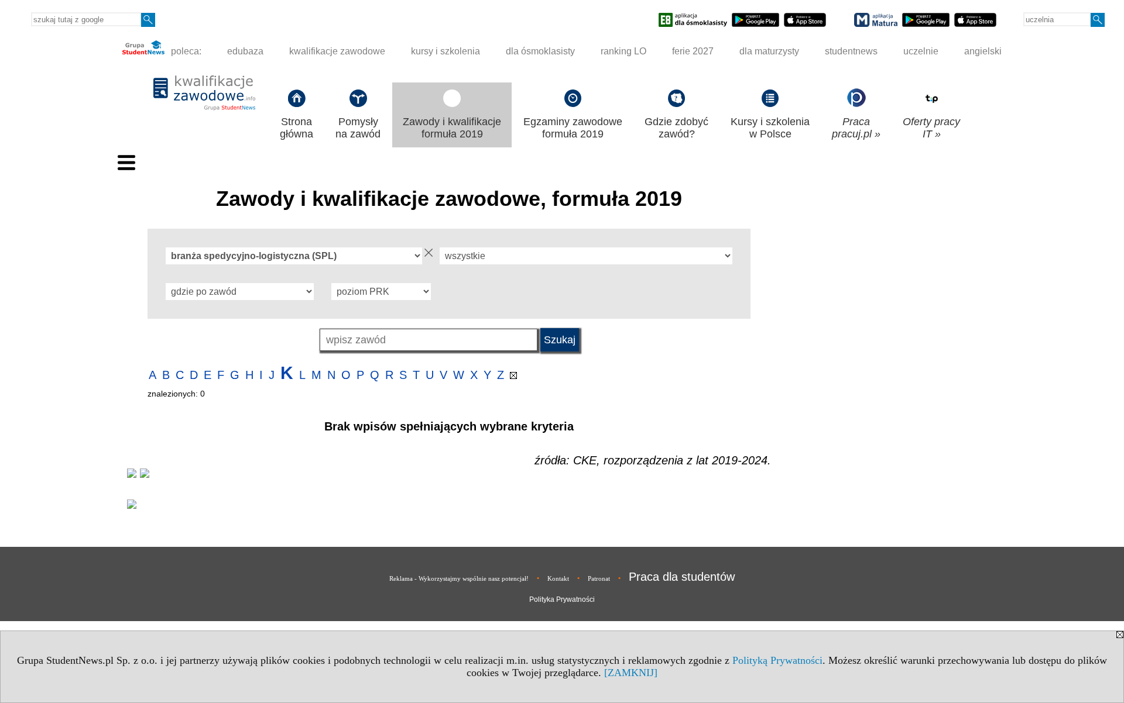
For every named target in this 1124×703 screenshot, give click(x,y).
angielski (983, 51)
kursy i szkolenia (445, 51)
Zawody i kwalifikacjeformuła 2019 (452, 128)
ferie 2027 (693, 51)
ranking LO (623, 51)
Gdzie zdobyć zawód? (676, 128)
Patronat (599, 578)
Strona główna (296, 128)
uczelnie (920, 51)
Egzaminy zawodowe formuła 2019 (572, 128)
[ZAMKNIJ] (630, 672)
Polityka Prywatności (562, 599)
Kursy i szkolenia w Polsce (770, 128)
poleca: (185, 51)
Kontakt (558, 578)
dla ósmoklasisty (540, 51)
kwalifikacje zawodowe (337, 51)
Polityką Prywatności (777, 660)
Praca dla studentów (682, 576)
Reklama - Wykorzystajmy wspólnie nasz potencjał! (459, 578)
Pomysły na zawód (358, 128)
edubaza (245, 51)
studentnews (851, 51)
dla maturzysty (769, 51)
